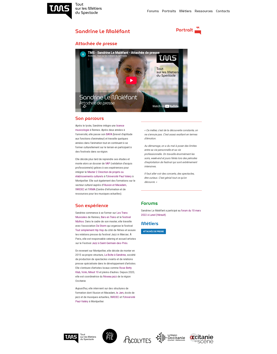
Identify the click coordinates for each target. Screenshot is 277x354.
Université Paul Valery (119, 176)
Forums (153, 11)
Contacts (223, 11)
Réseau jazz (110, 276)
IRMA (92, 189)
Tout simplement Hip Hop (89, 230)
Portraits (169, 11)
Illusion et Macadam (115, 185)
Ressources (204, 11)
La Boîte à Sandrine (115, 254)
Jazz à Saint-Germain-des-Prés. (110, 243)
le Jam (120, 292)
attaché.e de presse (153, 231)
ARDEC (80, 189)
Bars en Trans (108, 217)
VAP (107, 163)
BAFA (109, 134)
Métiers (185, 11)
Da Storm (101, 225)
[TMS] (74, 11)
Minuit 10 (93, 272)
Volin (84, 272)
